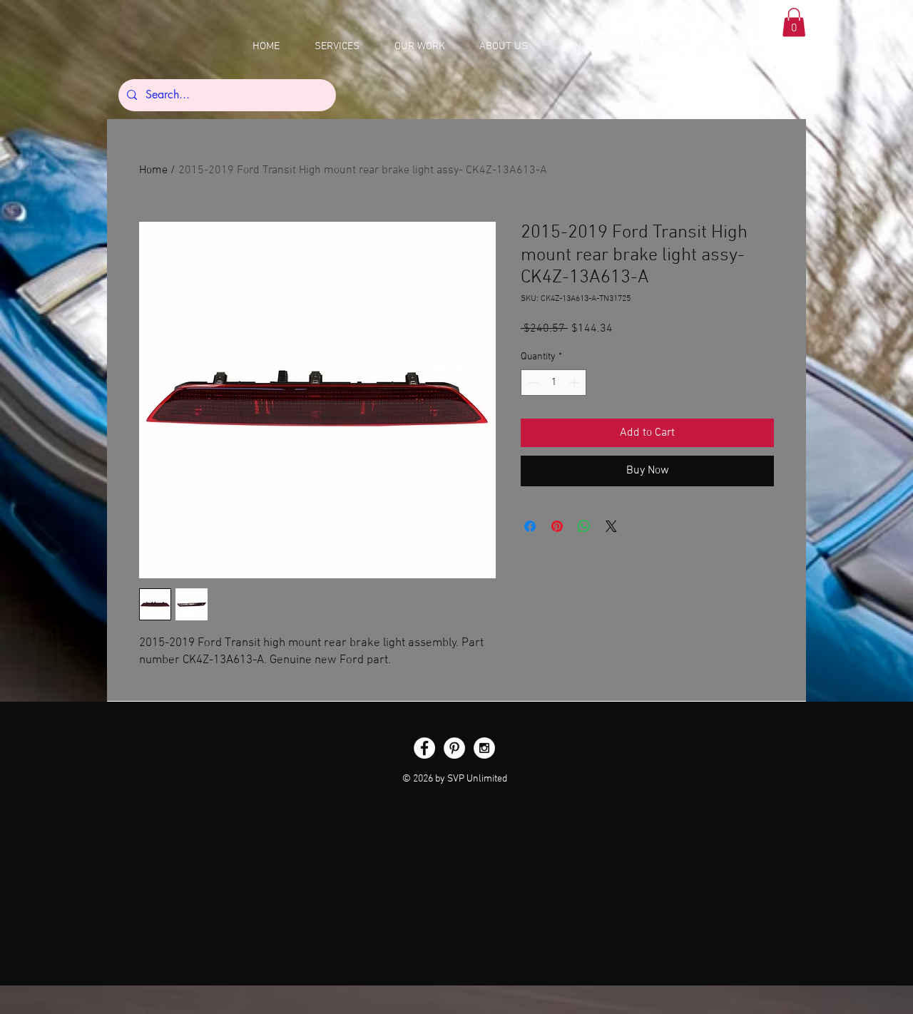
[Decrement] (532, 382)
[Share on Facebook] (530, 526)
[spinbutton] (553, 382)
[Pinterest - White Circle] (454, 748)
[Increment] (575, 382)
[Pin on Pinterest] (557, 526)
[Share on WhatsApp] (584, 526)
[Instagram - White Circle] (484, 748)
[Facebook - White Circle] (424, 748)
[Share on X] (611, 526)
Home (153, 170)
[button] (794, 22)
